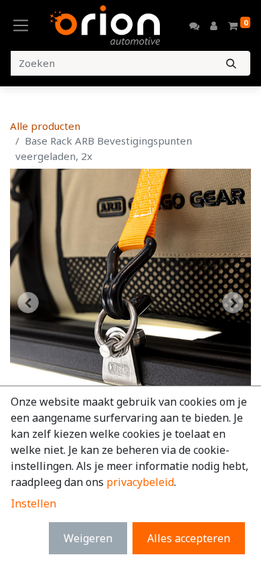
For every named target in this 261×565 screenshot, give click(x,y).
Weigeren (88, 538)
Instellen (33, 503)
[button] (28, 302)
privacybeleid (140, 482)
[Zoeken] (231, 63)
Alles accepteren (188, 538)
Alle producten (45, 126)
